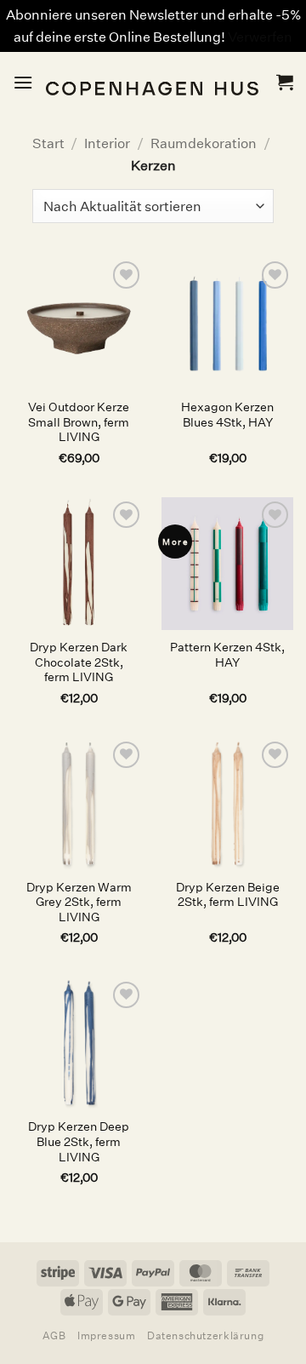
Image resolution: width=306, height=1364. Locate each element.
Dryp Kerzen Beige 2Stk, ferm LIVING (228, 895)
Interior (107, 143)
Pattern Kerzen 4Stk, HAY (227, 655)
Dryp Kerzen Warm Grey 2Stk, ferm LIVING (79, 902)
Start (48, 143)
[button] (23, 82)
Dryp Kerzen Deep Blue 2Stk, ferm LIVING (78, 1142)
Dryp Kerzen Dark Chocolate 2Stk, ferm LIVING (79, 662)
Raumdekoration (203, 143)
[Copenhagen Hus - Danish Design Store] (155, 82)
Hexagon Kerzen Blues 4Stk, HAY (227, 415)
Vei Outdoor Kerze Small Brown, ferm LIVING (78, 422)
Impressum (106, 1335)
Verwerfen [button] (260, 37)
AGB (54, 1335)
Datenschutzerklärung (205, 1335)
